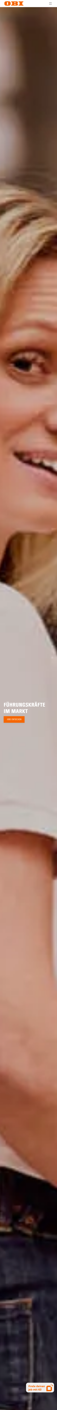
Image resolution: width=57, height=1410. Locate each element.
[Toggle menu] (50, 3)
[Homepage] (13, 3)
